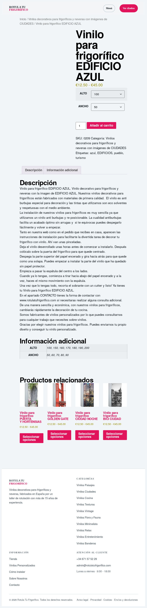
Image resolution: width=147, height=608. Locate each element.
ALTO (83, 93)
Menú (109, 8)
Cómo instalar (17, 572)
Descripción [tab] (33, 170)
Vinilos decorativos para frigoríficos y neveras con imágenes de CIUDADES (101, 143)
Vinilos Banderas (86, 543)
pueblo (118, 152)
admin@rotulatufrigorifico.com (94, 565)
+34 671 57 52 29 (87, 559)
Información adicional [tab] (62, 170)
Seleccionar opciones (31, 438)
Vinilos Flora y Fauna (89, 517)
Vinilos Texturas (86, 504)
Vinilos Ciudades (86, 491)
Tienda (13, 559)
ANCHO (83, 106)
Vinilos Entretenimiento (90, 536)
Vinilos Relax (84, 530)
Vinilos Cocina (85, 498)
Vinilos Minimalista (87, 524)
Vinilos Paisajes (85, 485)
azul (93, 152)
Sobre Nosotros (18, 578)
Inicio (23, 19)
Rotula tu (18, 8)
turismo (81, 157)
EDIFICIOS (104, 152)
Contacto (14, 585)
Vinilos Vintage (85, 511)
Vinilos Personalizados (22, 565)
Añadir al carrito (101, 125)
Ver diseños (129, 8)
